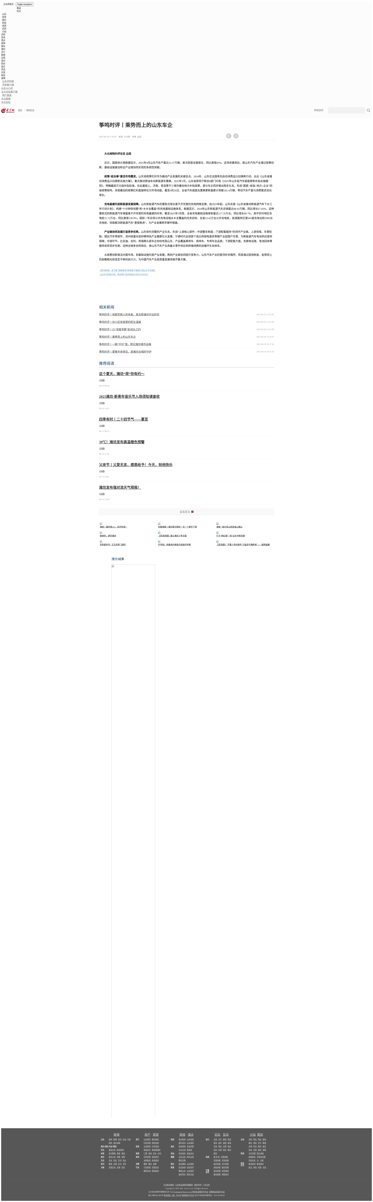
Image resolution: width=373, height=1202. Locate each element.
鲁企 (172, 1164)
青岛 (3, 37)
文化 (110, 1160)
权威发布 (252, 1157)
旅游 (4, 25)
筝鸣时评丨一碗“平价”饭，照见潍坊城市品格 (125, 344)
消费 (137, 1164)
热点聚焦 (112, 1153)
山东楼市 (147, 1139)
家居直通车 (156, 1150)
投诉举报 (217, 1171)
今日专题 (252, 1153)
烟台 (3, 46)
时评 (19, 11)
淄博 (3, 78)
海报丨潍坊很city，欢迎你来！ (113, 527)
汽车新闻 (147, 1167)
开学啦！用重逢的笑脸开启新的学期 (174, 545)
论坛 (217, 1134)
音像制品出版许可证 (217, 1192)
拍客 (207, 1157)
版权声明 (197, 1185)
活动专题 (190, 1146)
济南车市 (155, 1167)
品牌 (154, 1164)
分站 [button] (4, 31)
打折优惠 (147, 1143)
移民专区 (190, 1174)
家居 (156, 1134)
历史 (115, 1160)
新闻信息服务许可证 (200, 1192)
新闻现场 (155, 1171)
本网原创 (147, 1160)
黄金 (123, 1153)
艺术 (120, 1160)
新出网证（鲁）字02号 (172, 1195)
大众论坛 (5, 102)
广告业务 (206, 1185)
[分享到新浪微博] (253, 135)
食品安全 (190, 1153)
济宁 (3, 52)
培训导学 (190, 1167)
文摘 (115, 1164)
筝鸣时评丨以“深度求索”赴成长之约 (120, 329)
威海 (3, 43)
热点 (124, 1160)
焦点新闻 (182, 1139)
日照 (3, 58)
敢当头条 (112, 1150)
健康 (172, 1157)
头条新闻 (147, 1146)
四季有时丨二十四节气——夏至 (123, 419)
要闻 (19, 8)
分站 (253, 1134)
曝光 (150, 1164)
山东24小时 (7, 88)
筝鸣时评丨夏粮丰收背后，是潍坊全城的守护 (125, 351)
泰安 (3, 75)
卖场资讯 (155, 1157)
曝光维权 (155, 1139)
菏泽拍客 (225, 1160)
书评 (124, 1164)
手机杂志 (252, 1160)
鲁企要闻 (182, 1164)
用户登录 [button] (7, 95)
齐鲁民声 (207, 1171)
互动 (226, 1134)
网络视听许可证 (188, 1195)
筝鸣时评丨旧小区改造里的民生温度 (120, 322)
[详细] (102, 380)
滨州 (3, 60)
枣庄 (3, 40)
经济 (120, 1139)
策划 (260, 1134)
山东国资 (190, 1164)
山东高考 (190, 1171)
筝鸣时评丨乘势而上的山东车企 (117, 336)
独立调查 (116, 1143)
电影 (123, 1157)
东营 (3, 72)
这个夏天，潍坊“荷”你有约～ (122, 374)
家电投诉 (155, 1160)
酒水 (191, 1134)
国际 (106, 1146)
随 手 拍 (217, 1157)
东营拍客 (224, 1157)
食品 (172, 1153)
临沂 (3, 66)
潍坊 (3, 49)
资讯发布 (182, 1153)
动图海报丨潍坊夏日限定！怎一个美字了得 (177, 527)
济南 (3, 34)
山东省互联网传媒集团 (184, 1185)
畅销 (110, 1164)
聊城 (3, 55)
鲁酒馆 (189, 1150)
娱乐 (4, 20)
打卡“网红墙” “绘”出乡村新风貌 (230, 536)
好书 (120, 1164)
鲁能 (118, 1153)
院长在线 (190, 1157)
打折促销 (155, 1146)
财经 (4, 23)
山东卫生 (182, 1157)
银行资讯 (182, 1143)
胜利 (215, 1153)
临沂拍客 (217, 1164)
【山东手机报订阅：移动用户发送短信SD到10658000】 (124, 274)
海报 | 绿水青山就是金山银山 (229, 527)
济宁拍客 (225, 1164)
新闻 (116, 1134)
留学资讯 (182, 1174)
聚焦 (145, 1164)
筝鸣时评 (30, 110)
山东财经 (190, 1139)
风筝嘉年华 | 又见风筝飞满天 (113, 545)
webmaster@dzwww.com (183, 1192)
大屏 (262, 1160)
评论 (102, 1150)
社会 (124, 1139)
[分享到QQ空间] (260, 135)
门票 (145, 1153)
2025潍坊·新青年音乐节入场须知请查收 (129, 396)
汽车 (137, 1167)
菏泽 (3, 69)
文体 (129, 1139)
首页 (20, 110)
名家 (118, 1167)
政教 (115, 1139)
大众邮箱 (5, 98)
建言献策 (217, 1174)
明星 (118, 1157)
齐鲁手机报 (261, 1157)
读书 (102, 1164)
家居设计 (147, 1150)
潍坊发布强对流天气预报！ (120, 487)
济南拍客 (217, 1160)
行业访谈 (182, 1150)
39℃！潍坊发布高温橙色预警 (122, 442)
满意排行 (225, 1174)
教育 (172, 1167)
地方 (207, 1139)
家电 (137, 1157)
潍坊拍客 (217, 1167)
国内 (102, 1146)
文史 (102, 1160)
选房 (4, 28)
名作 (123, 1167)
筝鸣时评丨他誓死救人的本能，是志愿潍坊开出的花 (129, 314)
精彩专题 (182, 1160)
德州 (3, 63)
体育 (4, 17)
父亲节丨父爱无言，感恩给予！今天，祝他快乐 (136, 465)
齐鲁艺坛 (112, 1167)
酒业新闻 (182, 1146)
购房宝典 (155, 1143)
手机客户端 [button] (8, 85)
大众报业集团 (168, 1185)
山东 (4, 14)
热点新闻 (182, 1167)
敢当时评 (242, 1164)
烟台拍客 (225, 1167)
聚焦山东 (182, 1171)
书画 (102, 1167)
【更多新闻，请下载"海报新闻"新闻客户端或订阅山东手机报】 (127, 270)
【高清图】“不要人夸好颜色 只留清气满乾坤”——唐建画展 (243, 545)
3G (258, 1160)
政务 (110, 1143)
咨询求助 (225, 1171)
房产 (147, 1134)
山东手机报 (8, 81)
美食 (150, 1153)
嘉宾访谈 (147, 1171)
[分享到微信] (246, 135)
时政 (259, 1167)
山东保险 (190, 1143)
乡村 (159, 1153)
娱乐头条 (112, 1157)
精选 (115, 1146)
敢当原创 (120, 1150)
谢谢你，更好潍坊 (108, 536)
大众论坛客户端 (9, 91)
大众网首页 (8, 4)
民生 (250, 1167)
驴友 (154, 1153)
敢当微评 (260, 1164)
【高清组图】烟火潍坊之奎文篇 (172, 536)
